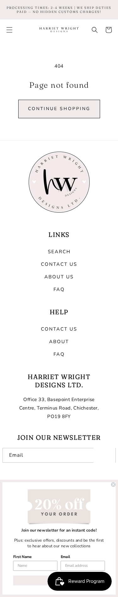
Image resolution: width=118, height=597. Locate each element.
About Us (59, 277)
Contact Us (59, 264)
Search (59, 251)
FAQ (59, 289)
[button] (9, 30)
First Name (22, 556)
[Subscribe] (104, 455)
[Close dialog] (113, 484)
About (59, 341)
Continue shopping (59, 109)
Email (65, 556)
